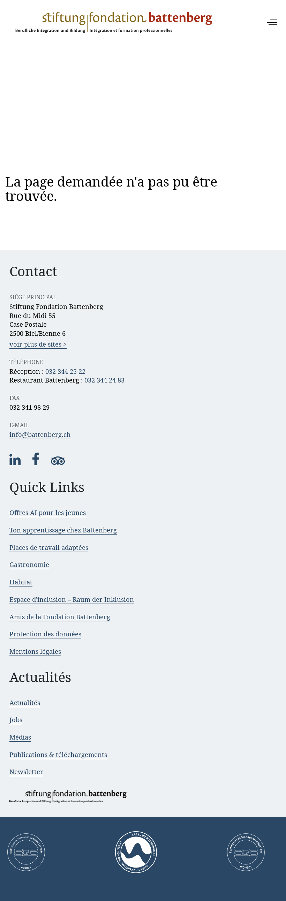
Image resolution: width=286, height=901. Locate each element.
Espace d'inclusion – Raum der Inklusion (71, 599)
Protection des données (45, 633)
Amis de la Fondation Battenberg (59, 616)
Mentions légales (35, 651)
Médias (20, 737)
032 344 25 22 (65, 371)
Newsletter (26, 771)
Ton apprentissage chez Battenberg (63, 529)
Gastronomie (29, 564)
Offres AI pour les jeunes (47, 512)
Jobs (15, 719)
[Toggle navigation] (272, 22)
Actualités (24, 702)
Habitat (20, 581)
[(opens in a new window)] (15, 463)
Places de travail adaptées (48, 547)
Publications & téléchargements (58, 754)
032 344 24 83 (104, 380)
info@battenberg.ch (40, 434)
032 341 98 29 (29, 407)
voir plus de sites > (38, 344)
